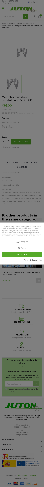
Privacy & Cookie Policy (33, 260)
